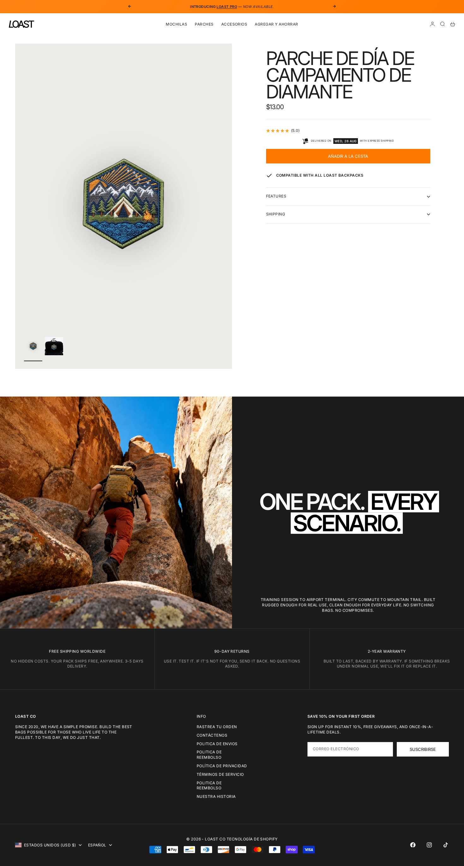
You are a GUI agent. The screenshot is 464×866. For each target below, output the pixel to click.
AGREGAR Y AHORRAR (276, 24)
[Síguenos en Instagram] (429, 845)
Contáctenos (212, 735)
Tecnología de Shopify (252, 839)
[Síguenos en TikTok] (446, 845)
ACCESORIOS (234, 24)
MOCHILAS (176, 24)
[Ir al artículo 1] (33, 346)
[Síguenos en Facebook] (413, 845)
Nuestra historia (216, 796)
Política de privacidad (222, 765)
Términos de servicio (220, 774)
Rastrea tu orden (217, 726)
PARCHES (204, 24)
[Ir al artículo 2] (54, 346)
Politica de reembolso (209, 755)
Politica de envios (217, 743)
